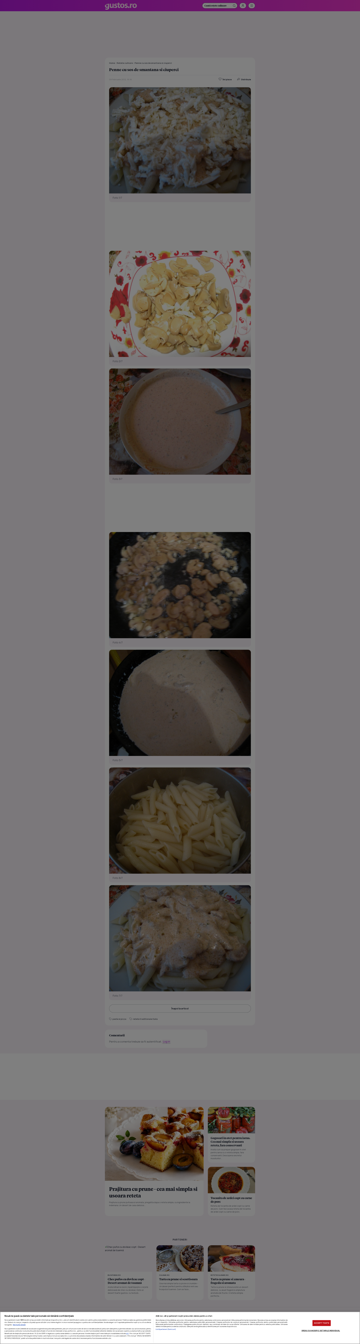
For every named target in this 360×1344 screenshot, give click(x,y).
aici (127, 1333)
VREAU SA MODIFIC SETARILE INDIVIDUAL (321, 1330)
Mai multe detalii (19, 1325)
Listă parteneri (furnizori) (166, 1329)
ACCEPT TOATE (321, 1323)
